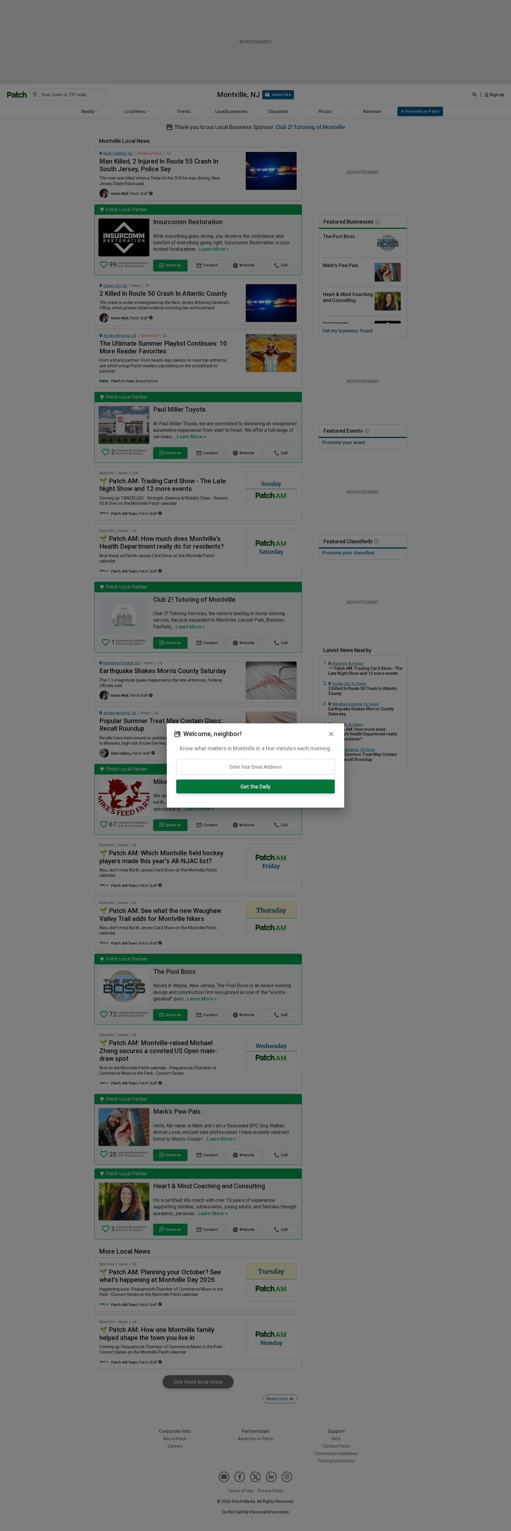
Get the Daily (255, 786)
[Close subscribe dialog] (331, 734)
